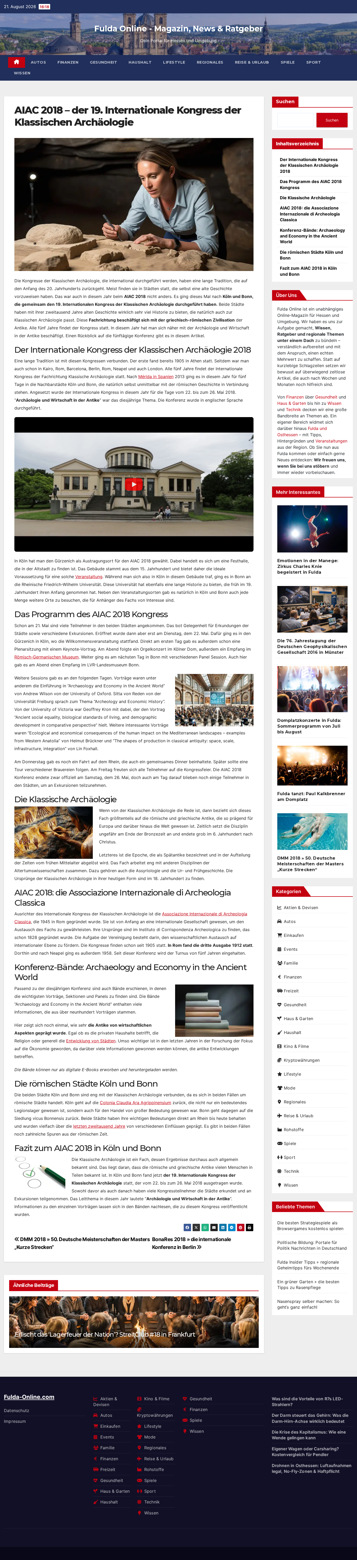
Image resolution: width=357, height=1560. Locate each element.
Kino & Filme (296, 1046)
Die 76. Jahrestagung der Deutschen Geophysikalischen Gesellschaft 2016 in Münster (312, 646)
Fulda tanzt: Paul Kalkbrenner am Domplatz (311, 796)
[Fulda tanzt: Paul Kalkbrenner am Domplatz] (312, 768)
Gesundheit (103, 62)
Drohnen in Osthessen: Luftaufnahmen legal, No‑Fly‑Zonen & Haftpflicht (312, 1468)
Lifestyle (174, 62)
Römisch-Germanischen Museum (46, 657)
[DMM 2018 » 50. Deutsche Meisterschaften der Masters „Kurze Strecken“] (312, 833)
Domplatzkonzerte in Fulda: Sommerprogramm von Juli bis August (309, 726)
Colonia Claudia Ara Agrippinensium (135, 1102)
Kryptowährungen (302, 1060)
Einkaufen (294, 935)
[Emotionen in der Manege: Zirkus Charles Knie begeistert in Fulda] (312, 531)
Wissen (22, 73)
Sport (313, 62)
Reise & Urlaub (252, 62)
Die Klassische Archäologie (308, 197)
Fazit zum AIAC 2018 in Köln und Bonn (308, 270)
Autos (38, 62)
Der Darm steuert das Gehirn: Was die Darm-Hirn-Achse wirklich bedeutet (310, 1418)
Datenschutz (16, 1410)
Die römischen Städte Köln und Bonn (311, 255)
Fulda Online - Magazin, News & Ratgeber (178, 29)
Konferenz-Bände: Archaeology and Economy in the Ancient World (312, 236)
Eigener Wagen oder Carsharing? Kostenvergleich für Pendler (305, 1451)
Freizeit (291, 990)
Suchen (285, 101)
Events (290, 949)
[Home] (16, 62)
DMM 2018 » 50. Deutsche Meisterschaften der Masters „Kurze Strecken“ (310, 864)
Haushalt (140, 62)
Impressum (15, 1421)
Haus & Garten (291, 403)
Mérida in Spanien (156, 376)
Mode (289, 1088)
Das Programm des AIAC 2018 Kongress (311, 184)
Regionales (210, 62)
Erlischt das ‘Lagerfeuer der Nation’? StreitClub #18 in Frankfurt (104, 1334)
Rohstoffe (294, 1129)
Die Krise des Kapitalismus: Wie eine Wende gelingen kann (309, 1434)
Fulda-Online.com (29, 1396)
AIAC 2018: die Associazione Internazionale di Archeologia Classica (310, 213)
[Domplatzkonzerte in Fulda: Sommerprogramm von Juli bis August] (312, 691)
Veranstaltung (88, 576)
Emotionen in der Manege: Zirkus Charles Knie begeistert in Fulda (307, 566)
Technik (293, 409)
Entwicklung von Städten (91, 1040)
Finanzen (67, 62)
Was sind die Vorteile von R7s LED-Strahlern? (307, 1401)
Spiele (288, 62)
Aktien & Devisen (301, 907)
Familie (291, 963)
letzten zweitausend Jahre (99, 1126)
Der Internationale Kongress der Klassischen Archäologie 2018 (309, 165)
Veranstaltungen (331, 441)
